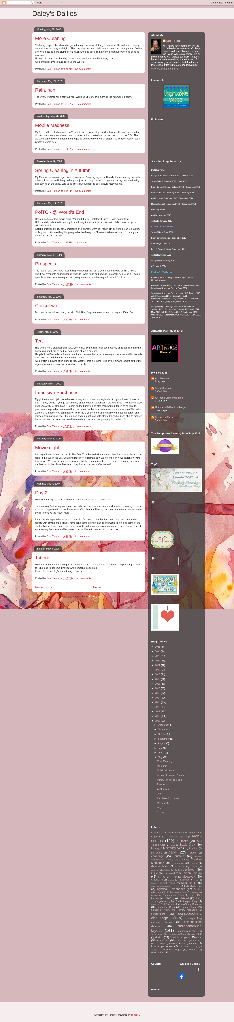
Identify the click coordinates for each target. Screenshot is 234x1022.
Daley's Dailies (54, 13)
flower (191, 869)
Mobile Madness (52, 125)
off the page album (176, 892)
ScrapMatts (172, 934)
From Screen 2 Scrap (188, 873)
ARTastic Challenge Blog (169, 397)
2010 (158, 716)
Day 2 (41, 492)
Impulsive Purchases (56, 392)
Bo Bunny (156, 852)
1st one (42, 557)
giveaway (188, 876)
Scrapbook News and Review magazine (174, 910)
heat (196, 880)
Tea (39, 341)
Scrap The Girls (164, 417)
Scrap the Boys (163, 388)
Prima (167, 898)
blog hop (193, 848)
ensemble (155, 870)
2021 (158, 665)
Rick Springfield (169, 904)
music (178, 886)
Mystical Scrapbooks (171, 889)
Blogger (135, 1014)
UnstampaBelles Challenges (171, 407)
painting (195, 892)
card (172, 852)
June (161, 752)
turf (183, 944)
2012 (158, 707)
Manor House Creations (161, 886)
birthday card (173, 848)
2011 (158, 711)
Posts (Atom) (96, 596)
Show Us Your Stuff (191, 934)
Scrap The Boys (165, 907)
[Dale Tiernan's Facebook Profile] (181, 978)
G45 (160, 877)
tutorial (192, 943)
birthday (155, 848)
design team (159, 866)
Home (97, 587)
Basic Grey (187, 844)
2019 (158, 674)
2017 (158, 683)
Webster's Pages (172, 949)
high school (169, 883)
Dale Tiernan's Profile (188, 969)
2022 (158, 660)
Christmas (179, 856)
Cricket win (46, 305)
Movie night (47, 447)
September (164, 738)
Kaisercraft (188, 882)
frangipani (166, 873)
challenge (157, 856)
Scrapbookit (157, 934)
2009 (158, 720)
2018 (158, 679)
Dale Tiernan (173, 40)
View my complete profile (164, 68)
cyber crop (178, 863)
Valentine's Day (189, 946)
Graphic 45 (157, 880)
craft (169, 860)
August (162, 743)
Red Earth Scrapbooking (184, 901)
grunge (171, 880)
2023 (158, 656)
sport (199, 937)
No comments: (83, 69)
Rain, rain (45, 90)
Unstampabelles (161, 946)
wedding (193, 949)
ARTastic (182, 841)
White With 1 (158, 952)
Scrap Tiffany (189, 907)
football (154, 873)
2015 (158, 693)
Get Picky (172, 877)
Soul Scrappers (180, 937)
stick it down (162, 940)
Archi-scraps (162, 378)
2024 (158, 651)
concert (161, 860)
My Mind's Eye (194, 886)
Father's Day (168, 870)
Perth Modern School (174, 895)
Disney (181, 866)
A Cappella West (173, 832)
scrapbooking (158, 913)
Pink (191, 895)
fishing (181, 870)
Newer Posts (43, 587)
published (184, 898)
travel (172, 943)
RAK (164, 901)
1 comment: (82, 242)
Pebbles (154, 895)
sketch (159, 937)
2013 (158, 702)
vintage (154, 950)
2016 (158, 688)
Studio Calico (181, 940)
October (162, 734)
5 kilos (154, 832)
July (160, 748)
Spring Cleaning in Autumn (62, 170)
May (160, 757)
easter (194, 866)
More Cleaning (50, 38)
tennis (162, 944)
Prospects (45, 264)
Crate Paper (181, 859)
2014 (158, 697)
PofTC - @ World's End (59, 212)
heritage (154, 883)
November (163, 729)
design (194, 863)
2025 (158, 646)
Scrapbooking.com (186, 931)
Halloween (184, 880)
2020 (158, 670)
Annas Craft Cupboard (177, 837)
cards (193, 852)
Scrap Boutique (193, 904)
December (163, 725)
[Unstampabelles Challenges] (176, 108)
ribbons (154, 904)
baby (173, 845)
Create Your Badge (187, 972)
